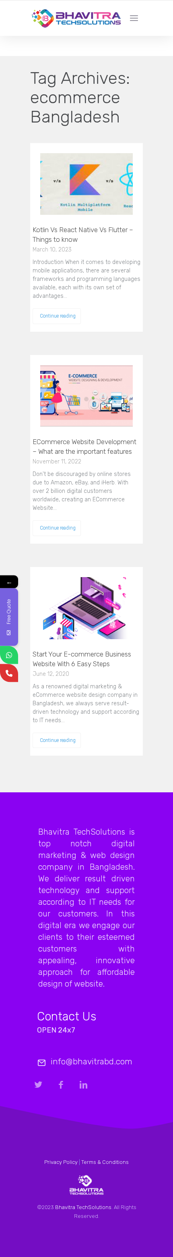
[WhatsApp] (9, 655)
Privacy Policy (61, 1162)
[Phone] (9, 673)
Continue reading (58, 316)
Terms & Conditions (105, 1162)
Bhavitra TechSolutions (83, 1207)
